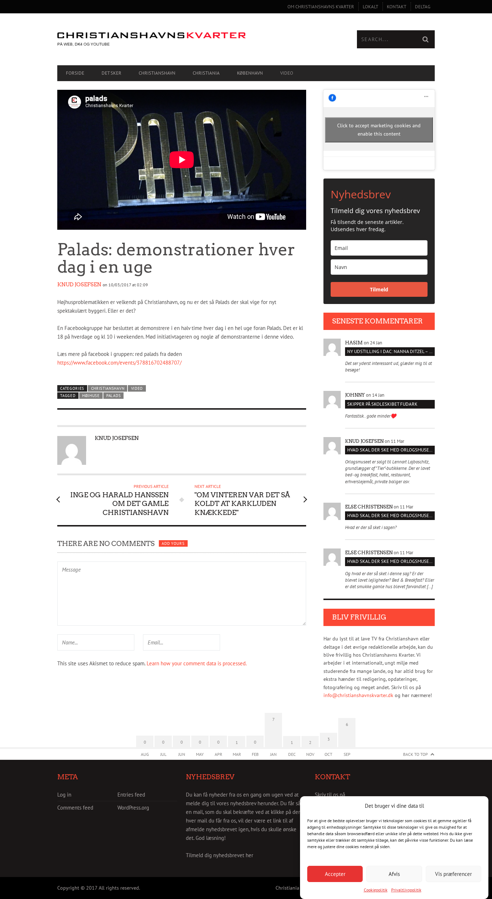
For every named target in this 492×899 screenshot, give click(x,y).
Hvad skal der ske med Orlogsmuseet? (391, 450)
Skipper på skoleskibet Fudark (382, 404)
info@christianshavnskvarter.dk (358, 695)
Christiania (206, 73)
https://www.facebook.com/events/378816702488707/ (119, 362)
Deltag (422, 7)
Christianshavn (157, 73)
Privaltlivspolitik (406, 890)
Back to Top (415, 754)
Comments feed (75, 807)
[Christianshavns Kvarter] (151, 39)
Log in (64, 794)
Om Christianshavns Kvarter (320, 7)
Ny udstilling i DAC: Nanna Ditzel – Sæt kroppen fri (391, 351)
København (250, 73)
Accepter (335, 873)
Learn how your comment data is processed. (197, 663)
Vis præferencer (453, 873)
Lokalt (370, 7)
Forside (75, 73)
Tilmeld (379, 289)
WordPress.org (133, 807)
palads (113, 395)
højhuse (91, 395)
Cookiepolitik (376, 890)
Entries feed (131, 794)
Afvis (394, 873)
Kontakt (396, 7)
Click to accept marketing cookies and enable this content (379, 129)
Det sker (111, 73)
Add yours (173, 543)
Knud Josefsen (79, 284)
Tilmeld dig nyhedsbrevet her (219, 855)
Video (286, 73)
